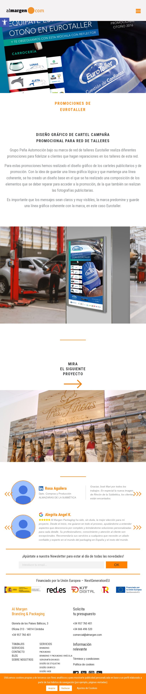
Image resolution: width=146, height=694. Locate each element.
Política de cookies (83, 664)
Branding (44, 648)
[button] (4, 22)
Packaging (45, 652)
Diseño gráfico (47, 667)
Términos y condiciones (86, 658)
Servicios (18, 648)
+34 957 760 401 (21, 634)
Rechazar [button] (65, 688)
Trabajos (18, 644)
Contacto (18, 652)
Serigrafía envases (49, 659)
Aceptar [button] (51, 688)
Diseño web (45, 671)
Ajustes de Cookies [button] (87, 688)
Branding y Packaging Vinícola (56, 655)
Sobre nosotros (22, 659)
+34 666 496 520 (82, 629)
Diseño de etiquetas (50, 663)
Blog (15, 655)
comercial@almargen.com (87, 634)
